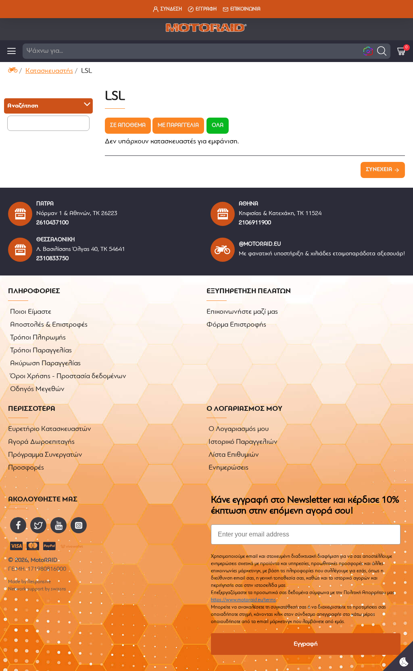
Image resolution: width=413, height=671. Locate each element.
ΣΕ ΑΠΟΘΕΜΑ (128, 125)
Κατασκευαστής (49, 71)
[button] (381, 51)
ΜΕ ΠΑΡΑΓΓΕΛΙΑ (178, 125)
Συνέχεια (379, 170)
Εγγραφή (306, 644)
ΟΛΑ (217, 125)
